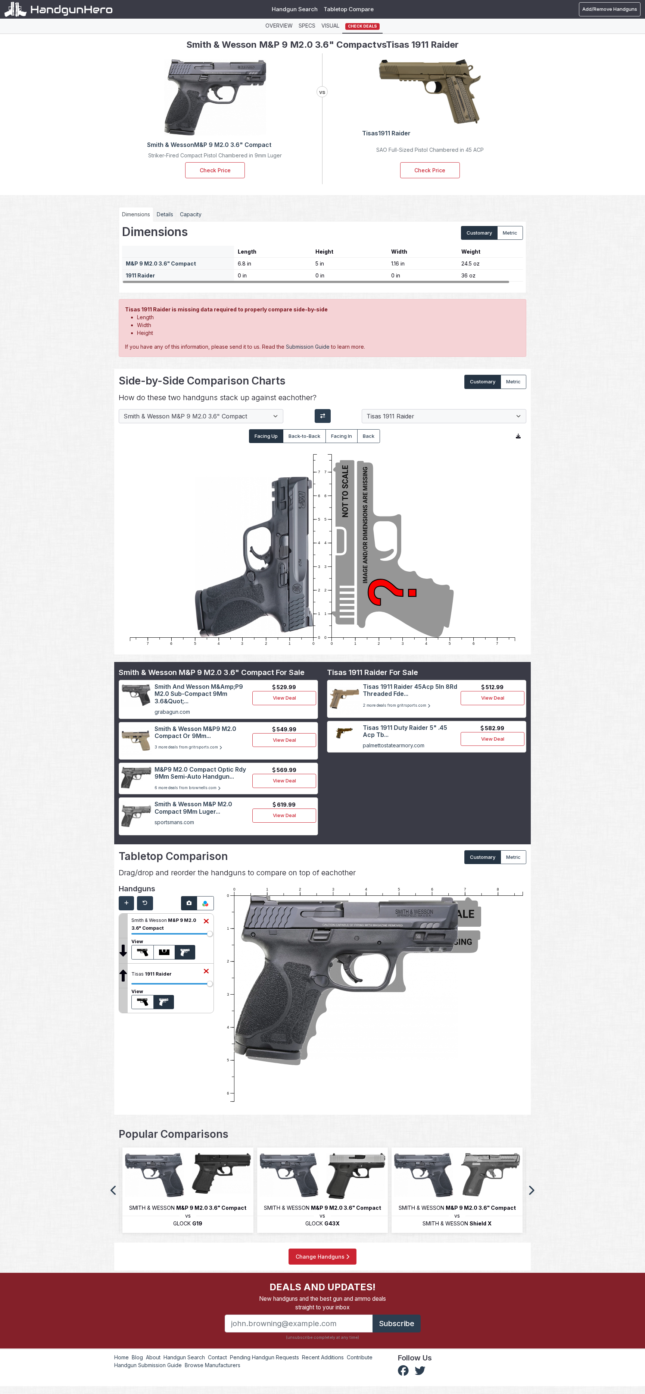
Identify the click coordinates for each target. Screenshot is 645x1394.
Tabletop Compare (349, 9)
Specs (307, 25)
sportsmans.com (174, 822)
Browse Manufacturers (212, 1365)
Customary (479, 233)
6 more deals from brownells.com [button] (186, 787)
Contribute (360, 1357)
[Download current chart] (518, 436)
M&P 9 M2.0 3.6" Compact (161, 263)
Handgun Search (295, 9)
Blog (137, 1357)
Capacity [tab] (191, 214)
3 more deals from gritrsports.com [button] (187, 747)
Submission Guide (308, 346)
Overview (279, 25)
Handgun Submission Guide (148, 1365)
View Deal (284, 698)
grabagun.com (172, 712)
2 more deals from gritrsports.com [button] (395, 705)
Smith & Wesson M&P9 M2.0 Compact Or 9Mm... (195, 732)
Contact (217, 1357)
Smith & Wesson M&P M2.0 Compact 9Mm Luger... (193, 807)
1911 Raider (140, 275)
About (153, 1357)
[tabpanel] (322, 254)
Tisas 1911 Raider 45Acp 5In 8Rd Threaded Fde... (410, 690)
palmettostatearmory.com (393, 745)
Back (368, 436)
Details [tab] (165, 214)
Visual (330, 25)
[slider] (209, 933)
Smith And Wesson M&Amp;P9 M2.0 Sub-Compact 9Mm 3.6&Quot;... (199, 693)
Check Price (215, 170)
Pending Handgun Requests (264, 1357)
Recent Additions (323, 1357)
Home (121, 1357)
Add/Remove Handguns (609, 9)
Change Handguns (321, 1256)
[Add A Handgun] (126, 903)
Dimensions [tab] (136, 214)
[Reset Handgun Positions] (145, 903)
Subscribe (396, 1323)
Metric (510, 233)
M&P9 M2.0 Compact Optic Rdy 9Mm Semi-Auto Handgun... (200, 773)
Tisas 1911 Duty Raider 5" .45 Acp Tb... (405, 731)
